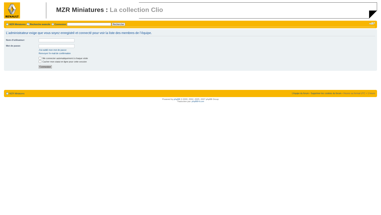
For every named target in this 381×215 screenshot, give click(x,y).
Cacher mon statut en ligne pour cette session (64, 61)
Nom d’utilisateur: (15, 40)
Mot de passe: (13, 46)
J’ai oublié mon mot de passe (52, 50)
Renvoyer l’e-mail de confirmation (55, 53)
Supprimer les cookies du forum (326, 93)
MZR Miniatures (17, 24)
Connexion (60, 24)
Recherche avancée (40, 24)
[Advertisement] (190, 81)
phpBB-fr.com (198, 101)
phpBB (177, 99)
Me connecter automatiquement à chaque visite (65, 58)
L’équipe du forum (300, 93)
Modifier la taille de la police (372, 23)
